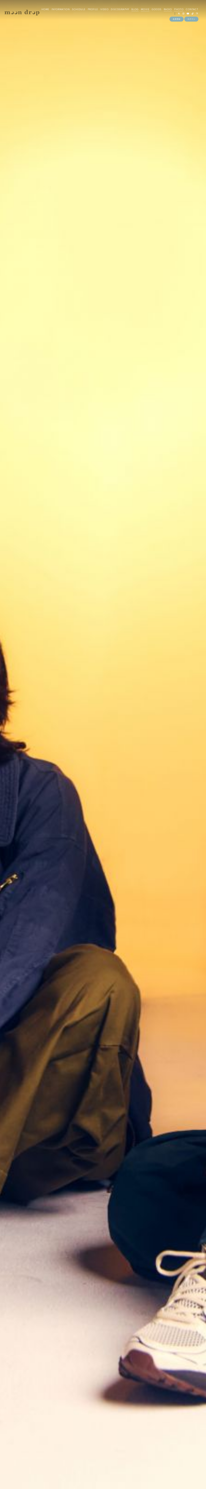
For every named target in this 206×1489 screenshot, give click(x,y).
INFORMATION (61, 9)
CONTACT (192, 9)
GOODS (156, 9)
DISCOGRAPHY (120, 9)
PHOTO (178, 9)
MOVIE (145, 9)
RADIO (168, 9)
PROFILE (93, 9)
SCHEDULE (78, 9)
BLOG (135, 9)
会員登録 (176, 19)
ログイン (191, 19)
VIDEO (104, 9)
